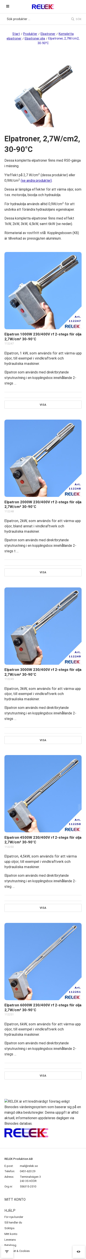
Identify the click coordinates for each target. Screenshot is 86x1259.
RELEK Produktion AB (18, 1159)
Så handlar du (13, 1222)
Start (16, 34)
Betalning (10, 1245)
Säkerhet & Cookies (17, 1251)
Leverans (10, 1239)
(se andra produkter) (36, 181)
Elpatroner (48, 34)
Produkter (30, 34)
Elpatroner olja (35, 38)
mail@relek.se (29, 1166)
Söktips (9, 1228)
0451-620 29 (27, 1171)
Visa (43, 404)
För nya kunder (13, 1217)
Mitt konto (10, 1234)
